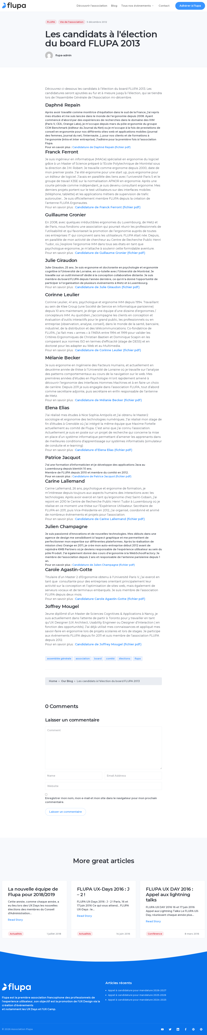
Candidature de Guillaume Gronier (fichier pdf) (110, 253)
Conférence (155, 933)
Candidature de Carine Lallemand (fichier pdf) (110, 519)
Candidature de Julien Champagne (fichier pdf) (103, 564)
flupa (138, 658)
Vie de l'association (71, 22)
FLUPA (51, 22)
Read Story (15, 919)
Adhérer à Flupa (190, 5)
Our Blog (67, 681)
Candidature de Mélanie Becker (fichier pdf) (108, 400)
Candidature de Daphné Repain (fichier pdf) (101, 147)
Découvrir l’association (92, 5)
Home (53, 681)
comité (110, 658)
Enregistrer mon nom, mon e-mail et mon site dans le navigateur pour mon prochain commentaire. (101, 800)
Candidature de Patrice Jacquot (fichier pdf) (101, 476)
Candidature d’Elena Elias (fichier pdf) (103, 450)
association (83, 658)
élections (124, 658)
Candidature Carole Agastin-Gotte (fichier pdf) (110, 599)
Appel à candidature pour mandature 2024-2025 (137, 999)
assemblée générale (59, 658)
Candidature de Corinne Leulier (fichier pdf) (108, 350)
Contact (164, 5)
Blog (114, 5)
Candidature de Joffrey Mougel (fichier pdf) (108, 644)
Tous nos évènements (136, 5)
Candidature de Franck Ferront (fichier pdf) (108, 207)
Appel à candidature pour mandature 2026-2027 (137, 990)
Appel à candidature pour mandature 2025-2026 (137, 995)
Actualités (16, 933)
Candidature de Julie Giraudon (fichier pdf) (107, 287)
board (98, 658)
